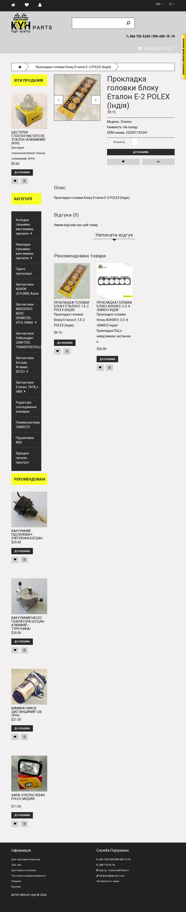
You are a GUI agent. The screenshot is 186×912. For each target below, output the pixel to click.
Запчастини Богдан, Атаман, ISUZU (25, 364)
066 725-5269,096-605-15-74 (114, 859)
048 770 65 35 (106, 864)
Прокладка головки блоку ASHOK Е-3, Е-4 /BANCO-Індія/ (114, 306)
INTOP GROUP (20, 895)
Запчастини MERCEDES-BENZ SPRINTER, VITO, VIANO (25, 313)
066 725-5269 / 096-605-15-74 (152, 36)
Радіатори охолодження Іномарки (26, 407)
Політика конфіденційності (28, 875)
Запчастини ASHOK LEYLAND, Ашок (27, 289)
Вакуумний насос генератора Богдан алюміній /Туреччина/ (27, 623)
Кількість (119, 142)
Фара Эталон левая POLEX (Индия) (28, 797)
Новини (16, 881)
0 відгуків (132, 71)
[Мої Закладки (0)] (29, 5)
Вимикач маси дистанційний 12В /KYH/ (26, 711)
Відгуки (16, 886)
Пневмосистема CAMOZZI (28, 425)
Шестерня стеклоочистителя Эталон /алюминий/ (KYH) (28, 138)
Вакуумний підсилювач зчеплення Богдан (26, 534)
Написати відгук (149, 71)
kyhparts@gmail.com (111, 875)
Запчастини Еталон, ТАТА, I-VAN (27, 387)
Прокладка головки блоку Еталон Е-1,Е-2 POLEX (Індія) (71, 306)
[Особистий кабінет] (42, 5)
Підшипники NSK (25, 440)
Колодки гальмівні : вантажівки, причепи (25, 226)
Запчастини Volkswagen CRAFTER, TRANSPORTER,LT (28, 340)
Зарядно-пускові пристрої (23, 457)
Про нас (16, 864)
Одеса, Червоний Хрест (113, 870)
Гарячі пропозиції (24, 271)
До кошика (141, 152)
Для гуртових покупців (25, 859)
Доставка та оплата (23, 870)
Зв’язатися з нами (107, 881)
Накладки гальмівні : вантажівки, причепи (25, 251)
